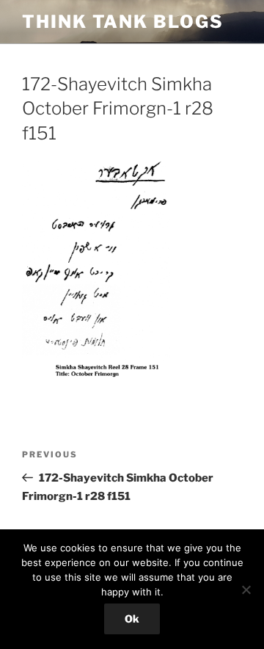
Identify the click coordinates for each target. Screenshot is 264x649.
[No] (245, 589)
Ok (132, 618)
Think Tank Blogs (123, 21)
